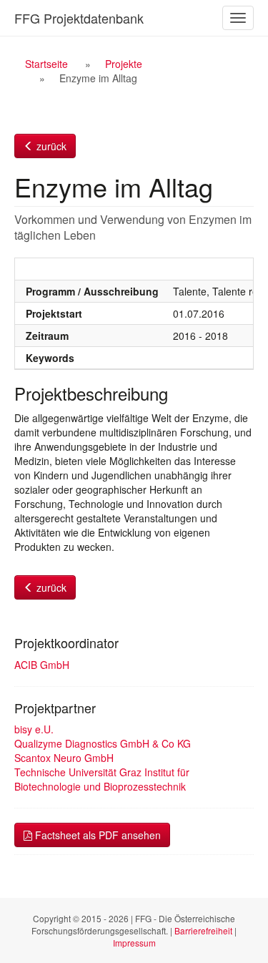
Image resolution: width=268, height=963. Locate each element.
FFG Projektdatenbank (79, 18)
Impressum (134, 943)
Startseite (46, 64)
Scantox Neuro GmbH (64, 758)
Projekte (123, 64)
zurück (50, 146)
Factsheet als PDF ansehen (96, 835)
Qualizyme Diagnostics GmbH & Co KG (102, 743)
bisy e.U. (34, 729)
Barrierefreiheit (203, 930)
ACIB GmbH (41, 665)
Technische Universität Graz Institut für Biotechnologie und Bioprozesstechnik (101, 779)
